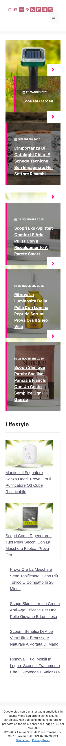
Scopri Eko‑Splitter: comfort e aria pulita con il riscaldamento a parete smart (33, 241)
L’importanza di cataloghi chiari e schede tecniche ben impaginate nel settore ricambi (33, 161)
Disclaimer (23, 740)
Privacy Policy (41, 740)
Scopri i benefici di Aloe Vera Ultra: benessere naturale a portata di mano (34, 637)
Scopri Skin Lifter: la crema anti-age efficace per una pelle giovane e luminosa (35, 610)
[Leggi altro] (53, 70)
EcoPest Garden (37, 101)
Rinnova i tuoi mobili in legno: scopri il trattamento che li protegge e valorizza (35, 665)
